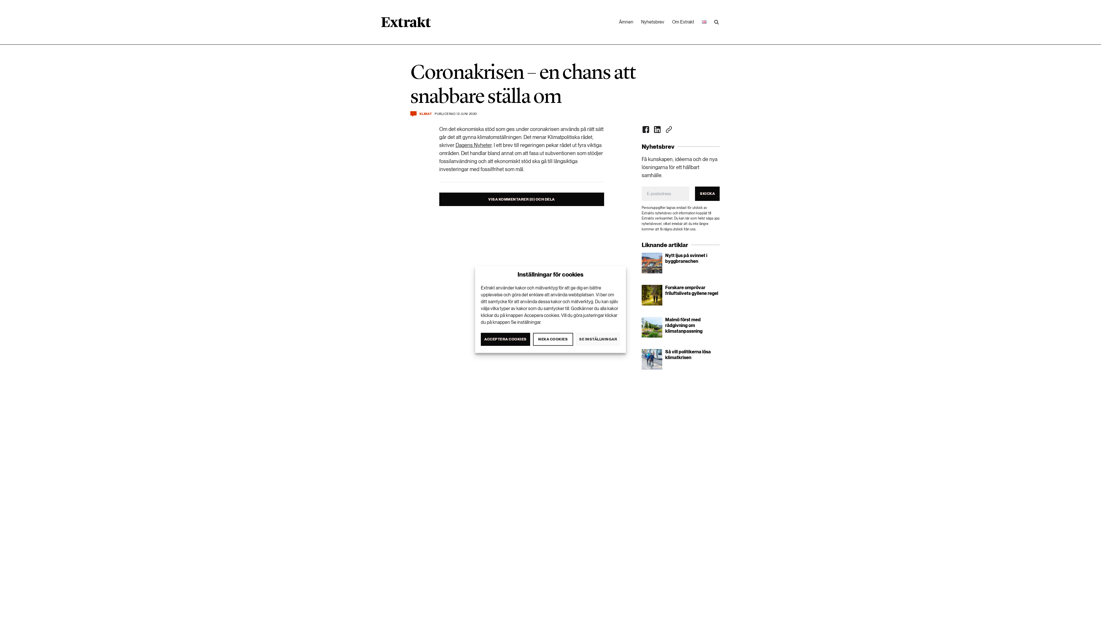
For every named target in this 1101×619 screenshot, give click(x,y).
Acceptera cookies (505, 339)
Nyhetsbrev (652, 22)
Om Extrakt (683, 22)
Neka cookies (553, 339)
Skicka (707, 193)
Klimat (425, 114)
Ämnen (626, 22)
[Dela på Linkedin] (657, 129)
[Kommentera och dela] (413, 114)
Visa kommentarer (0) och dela (521, 199)
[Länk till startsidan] (406, 24)
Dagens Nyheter (474, 145)
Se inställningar (598, 339)
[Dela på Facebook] (646, 129)
